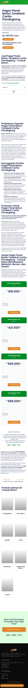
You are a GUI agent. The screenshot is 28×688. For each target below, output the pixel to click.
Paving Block (7, 513)
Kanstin (7, 540)
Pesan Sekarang (14, 312)
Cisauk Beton (4, 221)
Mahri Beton (23, 653)
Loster (21, 540)
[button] (25, 2)
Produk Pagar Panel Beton (13, 83)
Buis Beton (7, 566)
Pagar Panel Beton (21, 567)
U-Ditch (7, 595)
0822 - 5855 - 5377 (14, 445)
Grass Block (21, 513)
